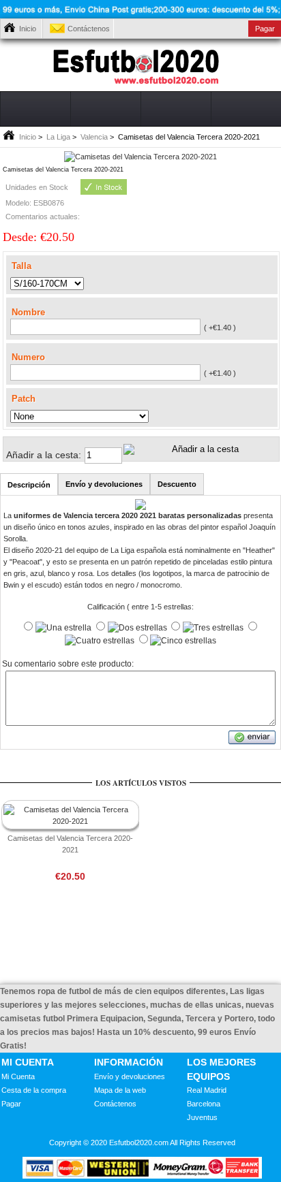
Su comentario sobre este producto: (68, 664)
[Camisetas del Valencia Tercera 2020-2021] (140, 157)
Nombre (28, 312)
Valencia (94, 137)
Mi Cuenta (18, 1076)
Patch (23, 398)
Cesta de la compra (33, 1090)
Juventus (202, 1117)
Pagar (11, 1104)
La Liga (58, 137)
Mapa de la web (120, 1090)
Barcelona (203, 1104)
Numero (28, 357)
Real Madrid (206, 1090)
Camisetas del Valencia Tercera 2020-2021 (70, 844)
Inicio (27, 29)
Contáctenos (89, 29)
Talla (21, 265)
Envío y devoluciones (129, 1076)
